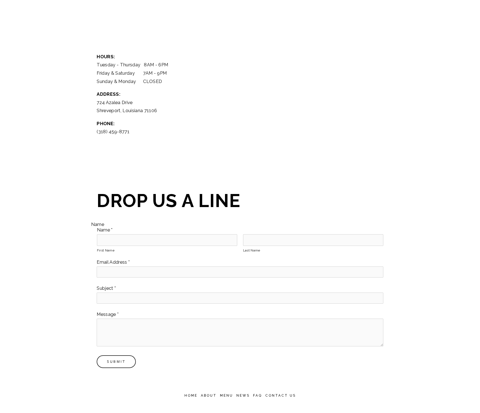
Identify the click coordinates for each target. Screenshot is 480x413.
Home (191, 395)
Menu (226, 395)
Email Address (113, 262)
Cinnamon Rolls (392, 30)
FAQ (257, 395)
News (243, 395)
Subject (106, 288)
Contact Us (280, 395)
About (209, 395)
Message (108, 314)
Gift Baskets (438, 30)
